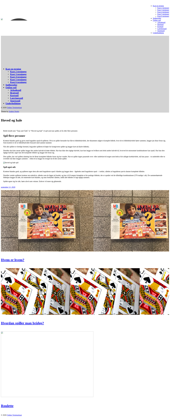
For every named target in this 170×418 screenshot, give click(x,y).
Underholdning (158, 33)
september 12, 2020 (8, 187)
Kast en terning (158, 6)
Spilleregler (157, 18)
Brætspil (160, 24)
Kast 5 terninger (163, 14)
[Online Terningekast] (21, 19)
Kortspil (160, 27)
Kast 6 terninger (163, 16)
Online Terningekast (14, 108)
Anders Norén (14, 111)
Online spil (157, 20)
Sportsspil (161, 31)
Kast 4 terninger (163, 12)
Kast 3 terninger (163, 10)
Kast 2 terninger (163, 8)
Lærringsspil (162, 29)
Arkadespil (161, 22)
